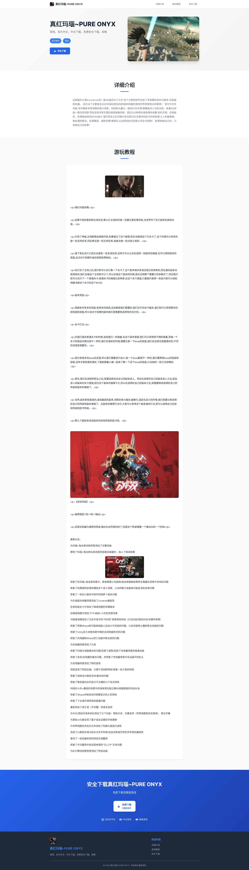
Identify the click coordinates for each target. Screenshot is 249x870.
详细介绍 (160, 4)
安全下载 (193, 4)
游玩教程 (176, 4)
